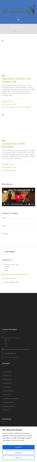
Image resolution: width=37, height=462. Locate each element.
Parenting (6, 170)
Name (4, 218)
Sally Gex (6, 410)
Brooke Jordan (7, 375)
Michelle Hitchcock (8, 402)
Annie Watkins (7, 372)
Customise (18, 452)
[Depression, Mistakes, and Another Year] (18, 56)
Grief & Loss (19, 107)
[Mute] (29, 204)
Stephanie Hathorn (9, 406)
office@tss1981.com (10, 278)
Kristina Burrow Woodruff (10, 398)
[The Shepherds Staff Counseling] (18, 10)
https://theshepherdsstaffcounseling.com (16, 274)
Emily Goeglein (7, 379)
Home (15, 31)
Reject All (19, 458)
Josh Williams (7, 387)
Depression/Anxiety (9, 107)
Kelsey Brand (7, 383)
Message (4, 233)
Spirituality (27, 107)
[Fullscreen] (32, 204)
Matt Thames (7, 395)
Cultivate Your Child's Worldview (13, 145)
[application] (18, 197)
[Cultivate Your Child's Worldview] (18, 126)
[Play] (5, 204)
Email (4, 226)
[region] (18, 444)
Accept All (18, 447)
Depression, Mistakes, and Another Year (16, 80)
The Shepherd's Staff (10, 104)
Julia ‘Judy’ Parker (8, 391)
